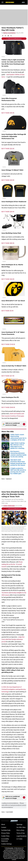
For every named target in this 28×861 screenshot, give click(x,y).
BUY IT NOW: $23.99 (8, 148)
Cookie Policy (5, 836)
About (3, 824)
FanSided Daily (5, 830)
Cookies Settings (6, 844)
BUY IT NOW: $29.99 (8, 180)
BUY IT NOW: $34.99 (8, 279)
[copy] (11, 36)
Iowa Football (9, 812)
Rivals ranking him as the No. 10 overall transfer (12, 564)
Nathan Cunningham (9, 33)
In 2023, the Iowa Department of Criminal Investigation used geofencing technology (14, 689)
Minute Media (10, 847)
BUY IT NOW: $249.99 (8, 407)
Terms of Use (20, 833)
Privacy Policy (5, 833)
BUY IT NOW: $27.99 (8, 376)
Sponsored (8, 478)
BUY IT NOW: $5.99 (7, 311)
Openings (19, 824)
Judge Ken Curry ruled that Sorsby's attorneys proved (13, 639)
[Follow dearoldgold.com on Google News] (24, 424)
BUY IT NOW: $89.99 (8, 243)
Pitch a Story (20, 830)
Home (3, 478)
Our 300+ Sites (21, 827)
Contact (3, 827)
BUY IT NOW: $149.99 (8, 344)
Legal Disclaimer (21, 836)
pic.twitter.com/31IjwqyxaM (10, 617)
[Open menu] (2, 2)
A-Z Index (19, 839)
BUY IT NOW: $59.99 (8, 113)
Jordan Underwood (8, 505)
